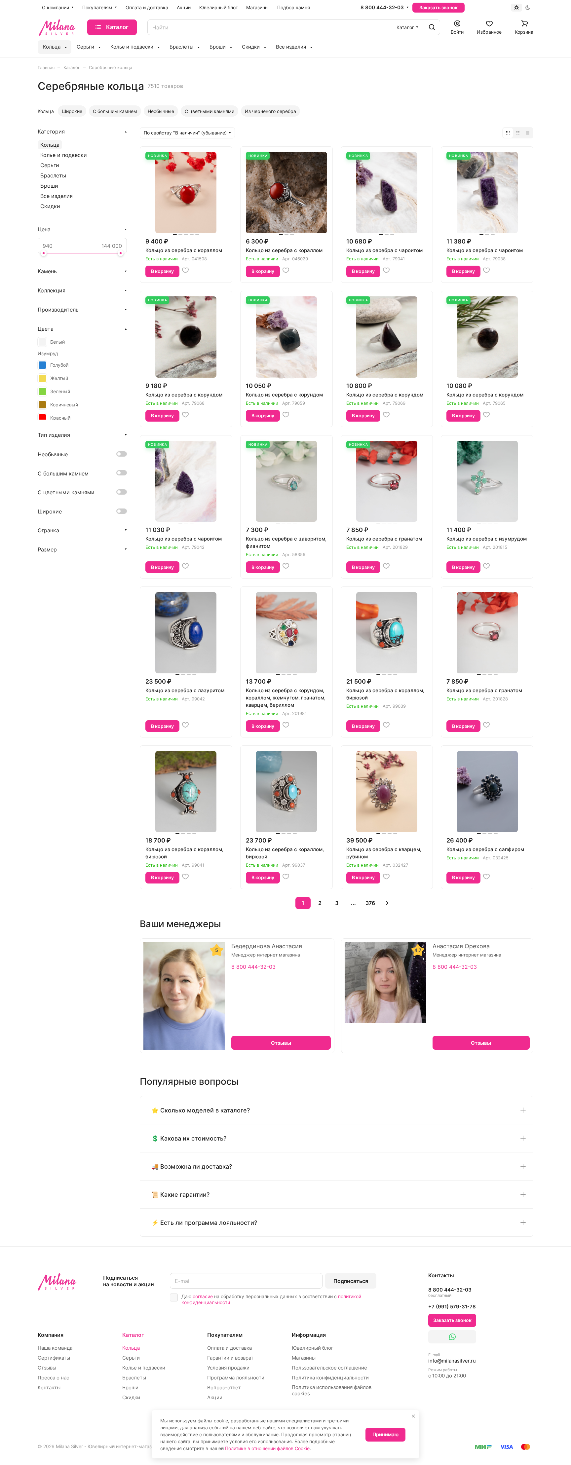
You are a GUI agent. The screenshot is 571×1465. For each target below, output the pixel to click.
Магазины (304, 1358)
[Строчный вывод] (518, 133)
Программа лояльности (235, 1377)
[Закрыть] (413, 1416)
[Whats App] (452, 1336)
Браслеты (53, 175)
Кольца (49, 144)
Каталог (133, 1335)
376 (370, 903)
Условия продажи (228, 1368)
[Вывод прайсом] (528, 133)
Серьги (49, 165)
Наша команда (55, 1348)
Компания (50, 1335)
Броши (49, 185)
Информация (309, 1335)
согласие (203, 1296)
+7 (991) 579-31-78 (452, 1306)
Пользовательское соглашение (329, 1368)
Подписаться (350, 1281)
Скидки (50, 206)
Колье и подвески (63, 155)
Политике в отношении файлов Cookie (267, 1448)
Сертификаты (54, 1358)
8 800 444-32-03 (382, 8)
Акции (214, 1397)
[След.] (387, 903)
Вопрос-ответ (224, 1387)
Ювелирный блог (312, 1348)
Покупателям (225, 1335)
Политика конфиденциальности (330, 1377)
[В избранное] (185, 270)
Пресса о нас (53, 1377)
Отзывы (47, 1368)
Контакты (49, 1387)
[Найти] (432, 27)
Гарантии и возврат (230, 1358)
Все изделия (56, 196)
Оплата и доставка (229, 1348)
